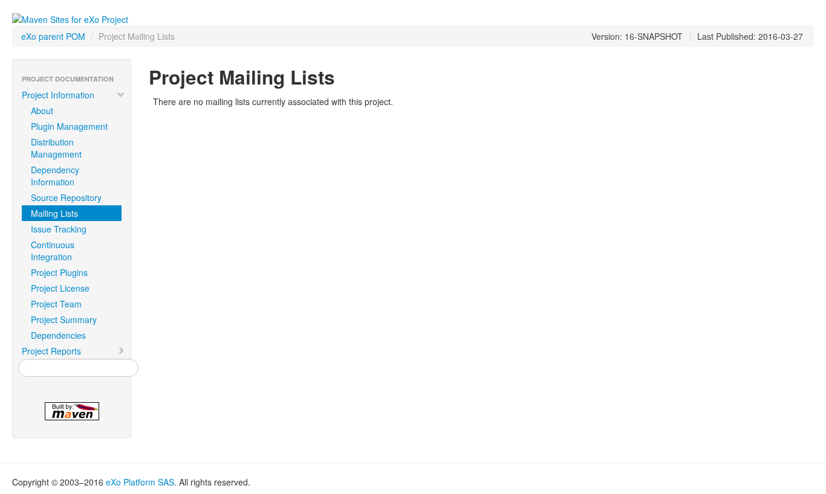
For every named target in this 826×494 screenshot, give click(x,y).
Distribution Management (56, 148)
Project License (60, 288)
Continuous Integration (52, 251)
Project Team (56, 304)
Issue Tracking (58, 229)
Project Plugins (59, 272)
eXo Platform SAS (140, 482)
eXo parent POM (53, 36)
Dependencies (58, 335)
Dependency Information (55, 176)
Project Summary (64, 319)
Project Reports (51, 351)
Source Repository (66, 197)
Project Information (58, 95)
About (42, 110)
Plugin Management (69, 126)
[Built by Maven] (72, 411)
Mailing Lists (54, 213)
